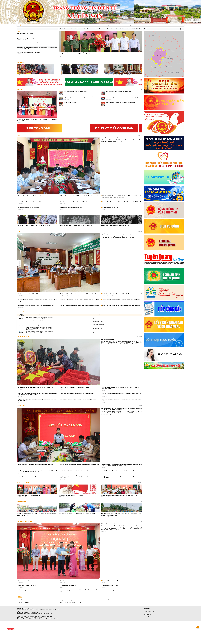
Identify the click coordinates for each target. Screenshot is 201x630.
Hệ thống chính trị (62, 25)
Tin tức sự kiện (86, 25)
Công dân (109, 25)
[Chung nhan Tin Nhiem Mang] (164, 615)
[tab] (20, 597)
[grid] (79, 324)
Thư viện (154, 25)
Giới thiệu (39, 25)
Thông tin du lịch (131, 25)
